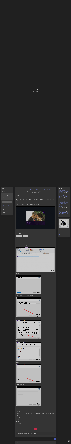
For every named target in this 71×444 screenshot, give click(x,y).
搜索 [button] (7, 202)
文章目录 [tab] (4, 205)
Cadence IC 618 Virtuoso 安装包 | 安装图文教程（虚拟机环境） (63, 213)
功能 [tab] (11, 205)
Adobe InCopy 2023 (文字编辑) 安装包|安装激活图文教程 (63, 196)
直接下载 (19, 236)
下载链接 (3, 209)
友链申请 (60, 234)
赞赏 (35, 429)
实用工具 (42, 191)
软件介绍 (3, 208)
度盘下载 (25, 236)
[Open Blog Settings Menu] (69, 441)
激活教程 (3, 212)
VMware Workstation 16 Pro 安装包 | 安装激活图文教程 (63, 203)
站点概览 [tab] (8, 205)
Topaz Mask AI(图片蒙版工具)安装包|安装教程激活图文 (35, 189)
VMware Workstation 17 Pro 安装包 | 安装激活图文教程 (63, 200)
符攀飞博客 (61, 232)
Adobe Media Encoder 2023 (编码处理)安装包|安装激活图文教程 (64, 191)
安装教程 (3, 211)
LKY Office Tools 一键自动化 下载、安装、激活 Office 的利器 (63, 210)
